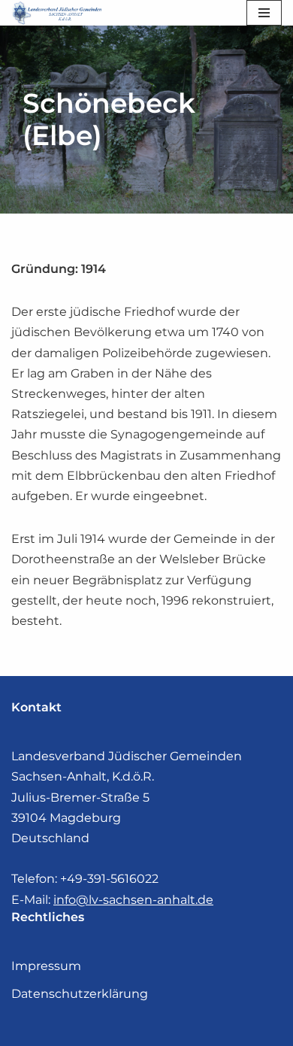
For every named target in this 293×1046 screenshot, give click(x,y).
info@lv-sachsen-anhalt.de (133, 900)
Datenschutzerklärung (79, 994)
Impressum (46, 966)
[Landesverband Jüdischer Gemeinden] (60, 13)
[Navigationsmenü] (264, 13)
